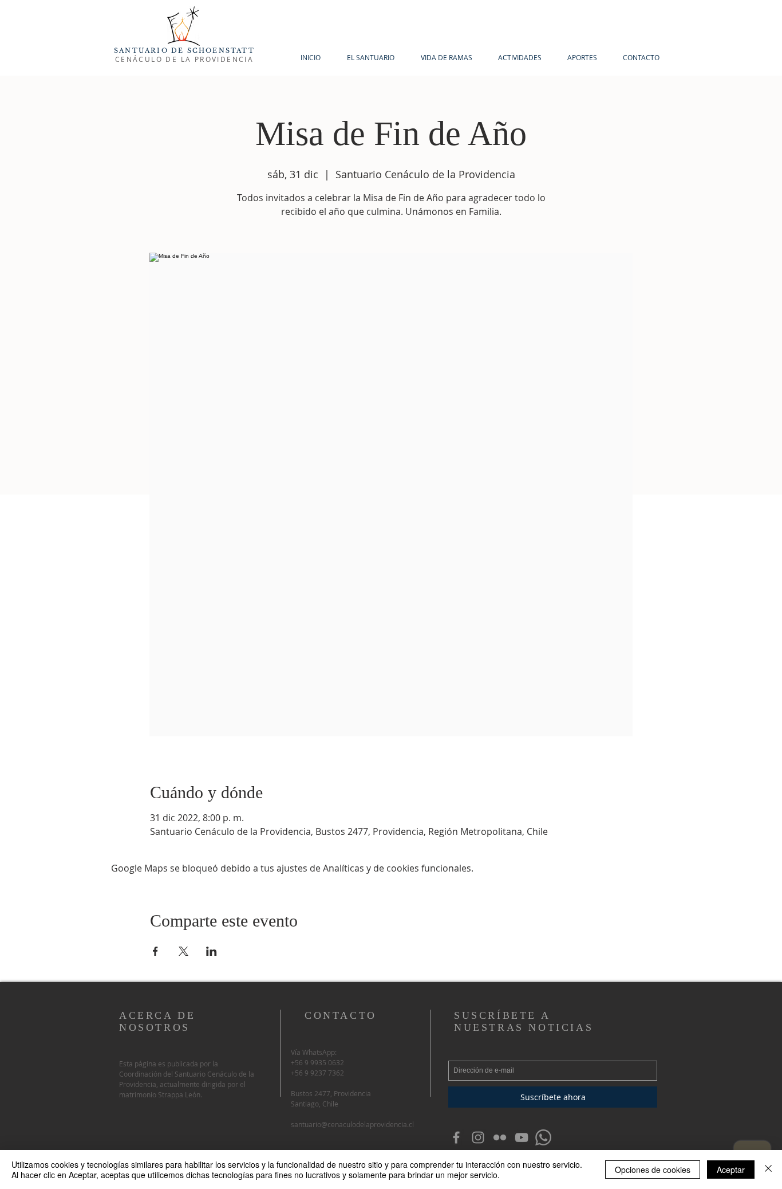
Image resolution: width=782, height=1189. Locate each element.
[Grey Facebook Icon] (456, 1137)
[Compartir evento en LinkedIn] (211, 951)
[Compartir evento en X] (183, 951)
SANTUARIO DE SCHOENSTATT (184, 50)
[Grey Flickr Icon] (500, 1137)
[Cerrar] (768, 1169)
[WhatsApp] (543, 1137)
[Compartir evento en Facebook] (155, 951)
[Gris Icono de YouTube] (522, 1137)
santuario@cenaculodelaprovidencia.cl (352, 1124)
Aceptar (731, 1169)
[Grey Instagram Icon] (478, 1137)
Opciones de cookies (652, 1169)
